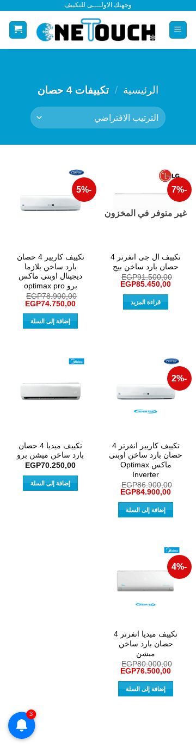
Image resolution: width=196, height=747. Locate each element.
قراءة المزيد (146, 302)
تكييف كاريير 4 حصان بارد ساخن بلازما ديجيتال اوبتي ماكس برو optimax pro (50, 271)
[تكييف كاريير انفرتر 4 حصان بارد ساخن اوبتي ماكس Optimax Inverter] (145, 392)
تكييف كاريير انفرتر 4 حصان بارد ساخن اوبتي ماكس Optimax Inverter (145, 460)
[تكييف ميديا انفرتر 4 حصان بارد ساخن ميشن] (145, 581)
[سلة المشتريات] (18, 30)
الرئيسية (140, 90)
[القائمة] (178, 30)
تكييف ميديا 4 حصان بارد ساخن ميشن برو (50, 451)
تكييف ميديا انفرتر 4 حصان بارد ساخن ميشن (145, 643)
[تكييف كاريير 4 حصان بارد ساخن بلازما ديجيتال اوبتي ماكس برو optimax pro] (50, 203)
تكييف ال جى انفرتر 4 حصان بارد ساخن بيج (146, 262)
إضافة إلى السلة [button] (50, 321)
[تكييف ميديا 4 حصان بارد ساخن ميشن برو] (50, 392)
